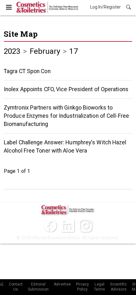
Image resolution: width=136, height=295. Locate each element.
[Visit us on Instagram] (85, 225)
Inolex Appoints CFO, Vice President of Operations (66, 89)
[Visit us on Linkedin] (68, 225)
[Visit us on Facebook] (50, 225)
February (45, 51)
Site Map (21, 34)
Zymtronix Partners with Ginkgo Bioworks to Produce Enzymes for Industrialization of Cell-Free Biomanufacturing (66, 116)
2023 (12, 51)
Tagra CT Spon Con (27, 71)
